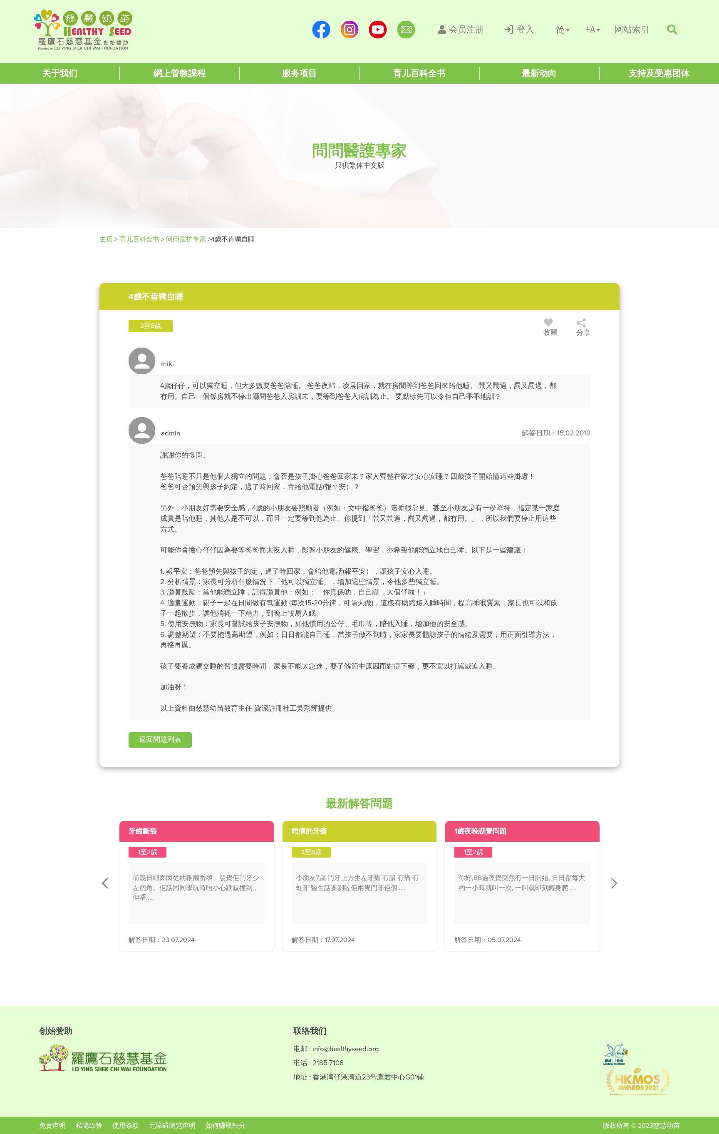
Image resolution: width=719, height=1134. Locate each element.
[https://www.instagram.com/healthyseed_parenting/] (349, 30)
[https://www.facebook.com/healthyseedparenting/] (321, 30)
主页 (106, 239)
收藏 (550, 332)
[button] (160, 740)
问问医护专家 (186, 239)
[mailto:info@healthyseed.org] (406, 30)
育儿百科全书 (139, 239)
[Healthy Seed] (87, 29)
